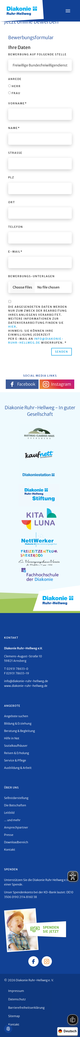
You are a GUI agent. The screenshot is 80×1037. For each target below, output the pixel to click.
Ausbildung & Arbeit (18, 768)
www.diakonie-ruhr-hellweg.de (25, 686)
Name (14, 128)
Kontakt (9, 849)
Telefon (15, 227)
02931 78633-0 (17, 669)
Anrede (15, 79)
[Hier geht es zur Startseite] (22, 10)
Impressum (16, 991)
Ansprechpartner (16, 827)
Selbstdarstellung (16, 798)
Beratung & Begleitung (19, 731)
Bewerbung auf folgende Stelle (37, 54)
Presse (8, 835)
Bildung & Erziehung (17, 723)
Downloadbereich (16, 842)
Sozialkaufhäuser (15, 746)
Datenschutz (17, 999)
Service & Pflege (15, 760)
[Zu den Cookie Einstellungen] (8, 1029)
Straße (15, 153)
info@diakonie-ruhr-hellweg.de (26, 681)
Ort (11, 202)
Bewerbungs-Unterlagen (31, 276)
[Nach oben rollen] (71, 1028)
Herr (16, 86)
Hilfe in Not (11, 738)
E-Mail (15, 251)
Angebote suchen (16, 716)
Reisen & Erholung (16, 753)
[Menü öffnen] (68, 11)
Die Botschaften (15, 805)
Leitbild (9, 813)
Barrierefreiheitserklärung (26, 1008)
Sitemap (14, 1016)
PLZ (11, 177)
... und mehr (12, 820)
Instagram (61, 384)
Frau (15, 93)
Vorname (17, 103)
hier (12, 326)
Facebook (26, 384)
